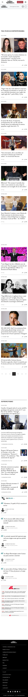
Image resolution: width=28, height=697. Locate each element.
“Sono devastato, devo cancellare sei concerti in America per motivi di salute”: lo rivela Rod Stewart (12, 154)
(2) (26, 65)
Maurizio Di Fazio (10, 559)
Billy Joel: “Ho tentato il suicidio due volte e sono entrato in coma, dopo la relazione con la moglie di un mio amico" (14, 185)
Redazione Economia (7, 444)
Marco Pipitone (9, 509)
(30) (26, 460)
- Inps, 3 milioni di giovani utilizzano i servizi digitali (13, 598)
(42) (26, 444)
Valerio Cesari (9, 576)
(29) (6, 530)
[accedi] (25, 2)
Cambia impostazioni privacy (9, 652)
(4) (5, 512)
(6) (5, 547)
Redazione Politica (6, 460)
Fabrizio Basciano (10, 526)
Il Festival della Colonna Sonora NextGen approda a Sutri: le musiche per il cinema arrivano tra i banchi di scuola (14, 362)
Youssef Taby (5, 336)
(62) (26, 477)
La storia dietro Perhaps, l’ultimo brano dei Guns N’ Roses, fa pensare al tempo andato (15, 571)
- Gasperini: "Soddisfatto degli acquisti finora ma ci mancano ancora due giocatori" (13, 612)
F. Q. (2, 65)
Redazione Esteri (6, 477)
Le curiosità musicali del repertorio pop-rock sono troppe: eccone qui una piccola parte (14, 538)
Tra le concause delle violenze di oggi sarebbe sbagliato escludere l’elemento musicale (13, 521)
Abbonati (20, 2)
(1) (5, 580)
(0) (26, 97)
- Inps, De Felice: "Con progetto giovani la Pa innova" (13, 596)
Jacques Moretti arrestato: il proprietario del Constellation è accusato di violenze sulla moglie (9, 486)
